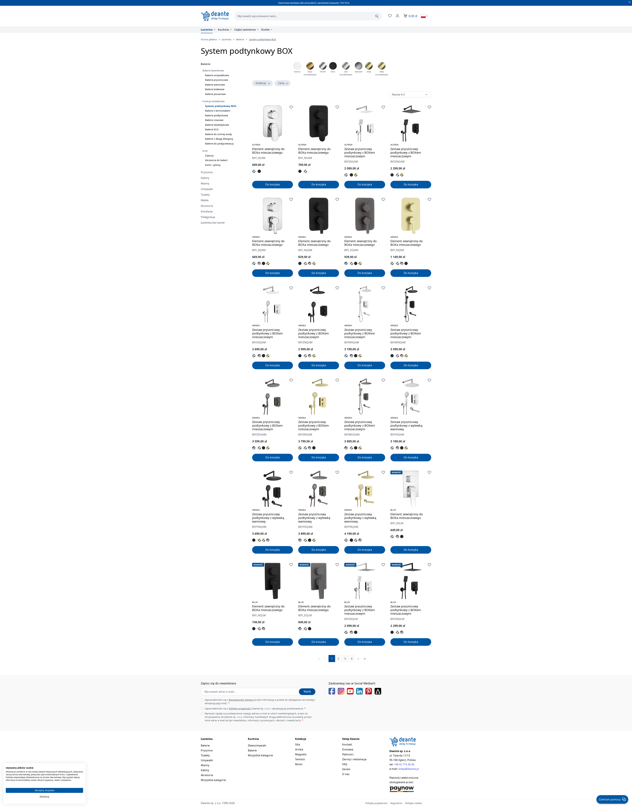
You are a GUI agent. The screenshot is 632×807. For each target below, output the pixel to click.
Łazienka (207, 739)
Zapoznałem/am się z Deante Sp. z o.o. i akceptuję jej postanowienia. (255, 708)
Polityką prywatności (240, 708)
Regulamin (396, 803)
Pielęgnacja (208, 217)
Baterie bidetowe (214, 89)
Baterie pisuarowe (215, 94)
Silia (297, 744)
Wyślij (307, 691)
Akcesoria (207, 206)
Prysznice (207, 172)
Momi (298, 764)
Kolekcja (261, 83)
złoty (369, 71)
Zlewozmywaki (257, 745)
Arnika (299, 749)
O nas (345, 774)
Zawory (209, 155)
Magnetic (301, 754)
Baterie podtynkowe (216, 115)
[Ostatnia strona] (364, 658)
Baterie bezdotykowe (217, 124)
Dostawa (347, 749)
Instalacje (207, 211)
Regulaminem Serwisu (241, 700)
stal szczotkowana (345, 73)
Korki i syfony (213, 165)
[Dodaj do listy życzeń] (291, 107)
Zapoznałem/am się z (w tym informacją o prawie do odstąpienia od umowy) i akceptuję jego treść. (260, 701)
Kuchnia (253, 739)
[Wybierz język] (424, 16)
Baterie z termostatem (217, 110)
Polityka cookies (413, 803)
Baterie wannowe (215, 84)
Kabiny (205, 178)
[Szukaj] (377, 16)
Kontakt (347, 744)
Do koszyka (272, 184)
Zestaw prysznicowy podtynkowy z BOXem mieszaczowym (359, 152)
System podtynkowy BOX (220, 106)
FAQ (344, 764)
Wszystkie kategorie (213, 780)
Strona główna (209, 39)
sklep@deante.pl (408, 769)
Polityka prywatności (376, 803)
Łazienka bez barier (213, 222)
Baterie (205, 64)
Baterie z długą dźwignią (219, 138)
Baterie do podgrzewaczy (219, 143)
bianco (297, 71)
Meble (205, 200)
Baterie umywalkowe (217, 75)
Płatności (348, 754)
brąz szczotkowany (310, 73)
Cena (281, 83)
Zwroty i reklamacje (354, 759)
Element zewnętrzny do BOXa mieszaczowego (268, 150)
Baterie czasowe (214, 120)
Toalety (205, 194)
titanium (358, 71)
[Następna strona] (358, 658)
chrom (323, 71)
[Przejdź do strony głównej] (215, 16)
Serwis (346, 769)
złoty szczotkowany (381, 73)
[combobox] (308, 16)
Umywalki (207, 189)
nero (333, 71)
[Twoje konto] (397, 16)
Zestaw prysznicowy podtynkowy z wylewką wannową (406, 425)
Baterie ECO (212, 129)
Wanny (205, 183)
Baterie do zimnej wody (218, 134)
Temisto (300, 759)
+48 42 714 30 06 (404, 764)
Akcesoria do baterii (216, 160)
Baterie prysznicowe (216, 79)
